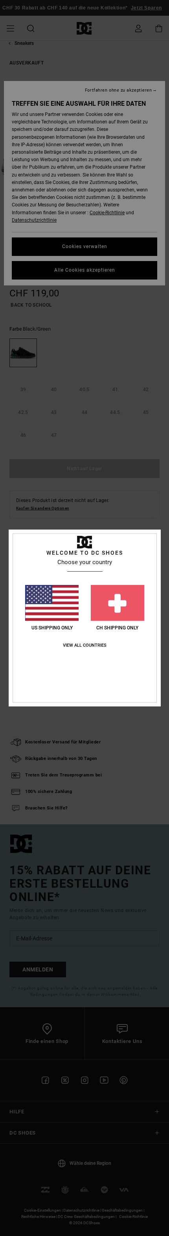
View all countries (85, 645)
